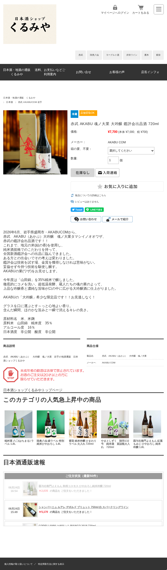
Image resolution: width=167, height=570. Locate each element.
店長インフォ (150, 72)
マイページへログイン (115, 12)
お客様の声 (117, 72)
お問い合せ (83, 72)
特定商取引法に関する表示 (51, 564)
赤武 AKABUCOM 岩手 (30, 102)
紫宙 (158, 55)
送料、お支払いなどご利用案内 (50, 72)
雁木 (146, 55)
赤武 (80, 55)
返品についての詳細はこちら (90, 195)
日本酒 (9, 102)
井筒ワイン (131, 55)
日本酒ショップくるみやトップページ (32, 390)
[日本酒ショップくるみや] (29, 43)
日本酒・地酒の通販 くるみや (18, 72)
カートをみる (140, 12)
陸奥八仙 (94, 55)
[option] (19, 430)
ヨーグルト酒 (112, 55)
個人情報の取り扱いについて (18, 564)
